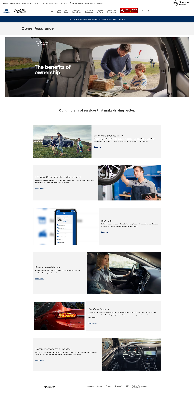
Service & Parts (100, 11)
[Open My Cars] (148, 11)
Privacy (108, 386)
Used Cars (66, 11)
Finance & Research (89, 11)
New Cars (59, 11)
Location (90, 386)
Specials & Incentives (76, 11)
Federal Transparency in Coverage (139, 387)
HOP (126, 386)
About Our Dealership (111, 11)
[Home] (6, 11)
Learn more (98, 147)
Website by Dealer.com (49, 387)
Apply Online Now (119, 19)
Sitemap (118, 386)
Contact (99, 386)
